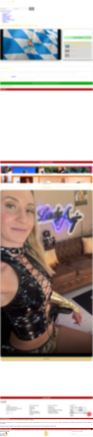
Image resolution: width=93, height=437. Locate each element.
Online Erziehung (6, 18)
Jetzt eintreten (46, 358)
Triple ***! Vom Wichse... (46, 183)
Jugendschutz (51, 407)
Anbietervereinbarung (34, 411)
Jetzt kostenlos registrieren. (6, 11)
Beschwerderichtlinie (52, 411)
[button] (46, 433)
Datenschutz (32, 408)
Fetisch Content (6, 17)
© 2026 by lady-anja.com (11, 407)
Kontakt (31, 414)
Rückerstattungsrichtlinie (35, 412)
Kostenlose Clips (12, 79)
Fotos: (3, 402)
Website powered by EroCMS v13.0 (14, 408)
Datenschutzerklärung (4, 431)
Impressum (32, 407)
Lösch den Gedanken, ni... (46, 173)
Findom (4, 20)
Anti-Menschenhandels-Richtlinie (55, 410)
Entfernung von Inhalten (53, 412)
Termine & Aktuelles (7, 15)
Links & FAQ (6, 22)
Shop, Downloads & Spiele (9, 19)
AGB (31, 410)
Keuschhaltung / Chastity (21, 79)
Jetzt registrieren (6, 13)
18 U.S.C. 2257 (51, 408)
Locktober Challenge (31, 79)
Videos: (3, 401)
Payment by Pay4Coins (11, 410)
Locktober (13, 76)
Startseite (5, 14)
